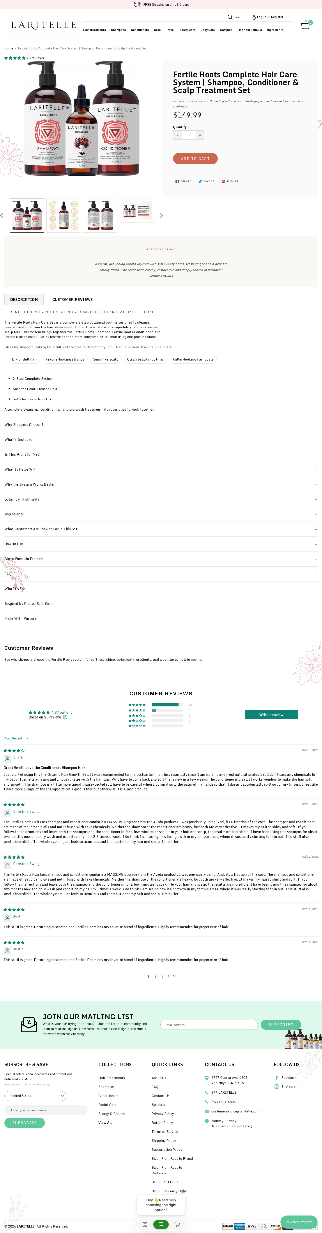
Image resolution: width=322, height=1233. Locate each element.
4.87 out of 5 (62, 712)
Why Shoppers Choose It (24, 424)
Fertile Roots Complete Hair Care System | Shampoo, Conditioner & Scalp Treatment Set (82, 48)
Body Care (208, 30)
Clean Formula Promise (23, 559)
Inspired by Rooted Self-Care (28, 603)
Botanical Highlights (21, 499)
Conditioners (140, 30)
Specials (158, 1104)
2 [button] (155, 976)
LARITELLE (26, 1226)
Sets (157, 30)
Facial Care (187, 30)
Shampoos (118, 30)
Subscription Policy (167, 1149)
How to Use (13, 544)
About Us (159, 1077)
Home (8, 48)
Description (24, 299)
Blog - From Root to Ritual (172, 1158)
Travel (170, 30)
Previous (1, 215)
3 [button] (162, 976)
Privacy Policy (163, 1113)
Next (161, 215)
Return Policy (162, 1122)
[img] (14, 750)
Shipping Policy (164, 1140)
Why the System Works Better (29, 484)
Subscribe (281, 1025)
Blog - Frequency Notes (170, 1191)
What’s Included (18, 439)
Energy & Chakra (111, 1113)
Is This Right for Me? (22, 454)
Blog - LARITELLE (165, 1182)
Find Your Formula (249, 30)
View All (105, 1122)
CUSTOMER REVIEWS (72, 299)
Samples (226, 30)
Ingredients (275, 30)
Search (238, 17)
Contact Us (161, 1095)
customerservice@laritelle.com (235, 1111)
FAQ (8, 574)
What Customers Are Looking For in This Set (40, 529)
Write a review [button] (271, 715)
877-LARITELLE (223, 1092)
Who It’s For (14, 589)
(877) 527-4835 (223, 1101)
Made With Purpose (20, 618)
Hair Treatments (94, 30)
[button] (15, 58)
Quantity (180, 127)
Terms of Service (165, 1131)
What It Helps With (21, 469)
